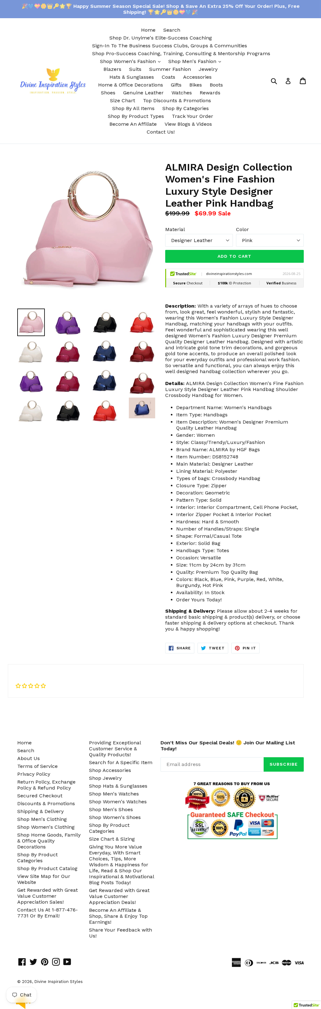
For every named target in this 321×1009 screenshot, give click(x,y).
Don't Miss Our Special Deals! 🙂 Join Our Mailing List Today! (227, 746)
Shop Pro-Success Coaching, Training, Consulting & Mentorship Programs (181, 53)
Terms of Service (37, 766)
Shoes (108, 93)
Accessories (197, 77)
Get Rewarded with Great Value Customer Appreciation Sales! (47, 896)
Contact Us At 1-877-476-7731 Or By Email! (47, 913)
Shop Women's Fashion (132, 61)
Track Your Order (192, 116)
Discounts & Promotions (46, 803)
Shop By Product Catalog (47, 868)
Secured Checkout (39, 796)
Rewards (210, 93)
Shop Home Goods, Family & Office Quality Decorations (49, 841)
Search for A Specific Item (120, 762)
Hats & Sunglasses (131, 77)
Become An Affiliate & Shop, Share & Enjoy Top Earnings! (118, 916)
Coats (168, 77)
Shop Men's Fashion (196, 61)
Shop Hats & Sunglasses (118, 786)
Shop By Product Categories (37, 858)
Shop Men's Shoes (111, 809)
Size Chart (122, 100)
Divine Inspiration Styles (58, 981)
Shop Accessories (110, 770)
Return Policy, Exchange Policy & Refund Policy (46, 785)
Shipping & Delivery (40, 811)
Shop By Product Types (136, 116)
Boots (216, 85)
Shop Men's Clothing (42, 819)
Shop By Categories (185, 108)
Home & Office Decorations (130, 85)
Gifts (176, 85)
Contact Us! (161, 132)
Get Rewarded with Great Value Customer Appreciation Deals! (119, 896)
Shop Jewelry (105, 778)
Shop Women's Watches (118, 802)
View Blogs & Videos (188, 124)
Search (171, 30)
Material (175, 229)
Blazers (112, 69)
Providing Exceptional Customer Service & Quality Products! (115, 749)
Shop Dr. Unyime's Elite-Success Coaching (160, 38)
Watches (181, 93)
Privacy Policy (33, 774)
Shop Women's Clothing (46, 827)
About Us (28, 758)
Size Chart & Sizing (112, 839)
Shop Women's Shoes (115, 817)
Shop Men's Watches (114, 794)
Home (148, 30)
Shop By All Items (133, 108)
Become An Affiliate (133, 124)
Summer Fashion (170, 69)
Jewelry (208, 69)
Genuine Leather (143, 93)
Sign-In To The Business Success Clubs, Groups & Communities (169, 46)
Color (242, 229)
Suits (135, 69)
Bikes (195, 85)
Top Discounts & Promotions (177, 100)
